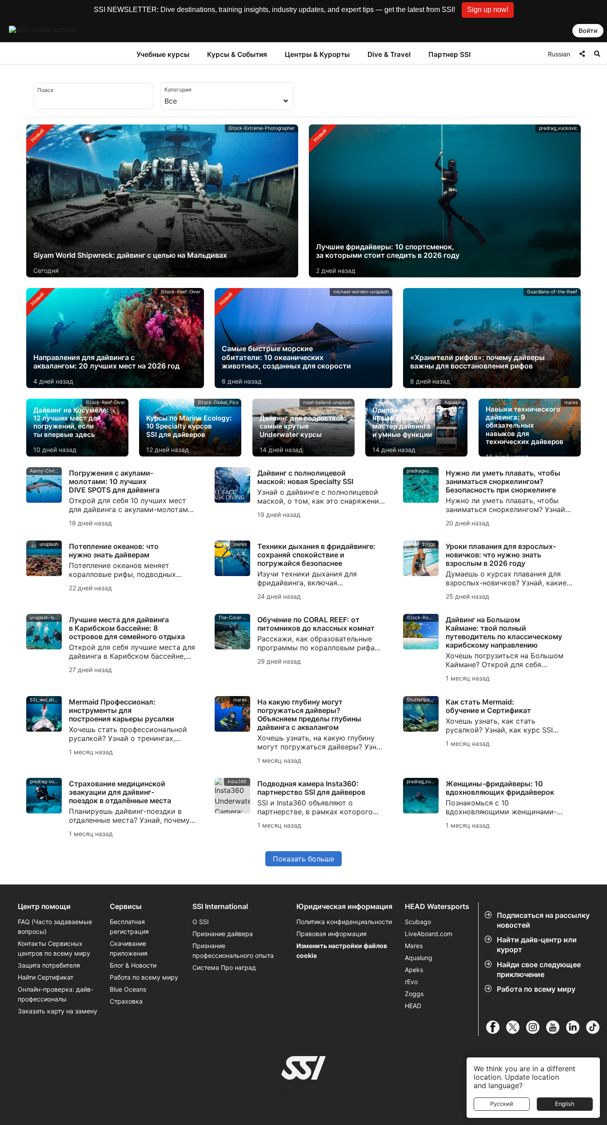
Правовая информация (331, 933)
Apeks (414, 969)
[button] (488, 10)
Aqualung (418, 957)
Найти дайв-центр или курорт (537, 944)
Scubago (418, 921)
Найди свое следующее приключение (539, 969)
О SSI (200, 921)
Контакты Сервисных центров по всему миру (54, 948)
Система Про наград (224, 967)
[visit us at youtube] (556, 1027)
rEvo (411, 981)
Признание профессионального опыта (233, 950)
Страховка (126, 1001)
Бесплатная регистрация (129, 926)
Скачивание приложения (129, 948)
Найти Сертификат (45, 977)
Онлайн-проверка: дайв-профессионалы (55, 994)
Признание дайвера (222, 933)
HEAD (413, 1005)
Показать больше (303, 858)
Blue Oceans (128, 989)
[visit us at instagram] (536, 1027)
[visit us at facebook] (496, 1027)
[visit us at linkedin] (576, 1027)
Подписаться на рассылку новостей (543, 920)
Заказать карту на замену (57, 1011)
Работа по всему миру (536, 989)
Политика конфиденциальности (344, 921)
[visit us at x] (516, 1027)
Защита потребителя (49, 965)
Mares (414, 945)
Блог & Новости (133, 965)
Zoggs (414, 993)
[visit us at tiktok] (596, 1027)
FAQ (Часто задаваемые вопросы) (55, 926)
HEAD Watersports (437, 906)
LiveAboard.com (428, 933)
